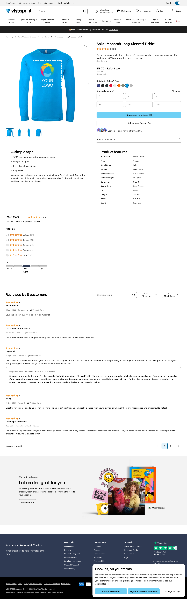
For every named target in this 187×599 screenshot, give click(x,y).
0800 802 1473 (11, 584)
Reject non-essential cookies (144, 591)
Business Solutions (66, 3)
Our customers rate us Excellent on (166, 562)
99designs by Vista (27, 3)
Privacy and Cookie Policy (33, 584)
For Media (98, 557)
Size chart (176, 91)
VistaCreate (11, 3)
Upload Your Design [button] (137, 123)
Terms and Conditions (52, 584)
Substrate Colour (108, 81)
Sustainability (99, 561)
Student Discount (71, 565)
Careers (97, 550)
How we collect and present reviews (23, 221)
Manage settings (173, 591)
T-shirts (44, 37)
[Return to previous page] (157, 446)
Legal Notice (65, 584)
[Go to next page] (178, 446)
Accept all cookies (111, 591)
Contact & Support (72, 554)
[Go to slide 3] (29, 132)
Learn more (113, 30)
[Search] (84, 11)
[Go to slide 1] (10, 132)
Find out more (27, 502)
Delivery (67, 550)
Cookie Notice (102, 583)
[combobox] (60, 11)
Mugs (126, 557)
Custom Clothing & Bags (25, 37)
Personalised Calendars (133, 546)
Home (8, 37)
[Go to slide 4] (38, 132)
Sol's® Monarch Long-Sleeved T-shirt (66, 37)
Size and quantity (105, 91)
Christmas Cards (131, 550)
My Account (69, 546)
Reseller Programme (46, 3)
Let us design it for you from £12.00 (125, 130)
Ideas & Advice (70, 557)
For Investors (99, 554)
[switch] (175, 3)
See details (102, 61)
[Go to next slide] (89, 84)
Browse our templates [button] (137, 115)
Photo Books (129, 554)
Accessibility (69, 568)
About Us (98, 546)
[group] (139, 100)
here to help (23, 550)
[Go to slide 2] (19, 132)
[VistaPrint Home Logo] (19, 11)
